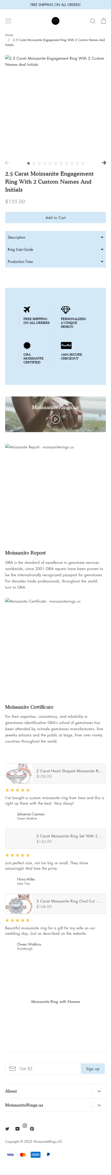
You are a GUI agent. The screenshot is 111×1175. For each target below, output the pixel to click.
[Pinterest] (32, 1129)
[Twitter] (7, 1129)
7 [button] (61, 163)
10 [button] (77, 163)
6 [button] (55, 163)
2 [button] (34, 163)
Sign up (92, 1068)
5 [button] (50, 163)
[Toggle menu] (8, 20)
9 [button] (72, 163)
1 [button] (28, 163)
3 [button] (39, 163)
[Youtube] (17, 1129)
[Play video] (55, 418)
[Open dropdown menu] (99, 1091)
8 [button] (66, 163)
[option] (55, 105)
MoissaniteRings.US (47, 1141)
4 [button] (45, 163)
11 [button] (83, 163)
